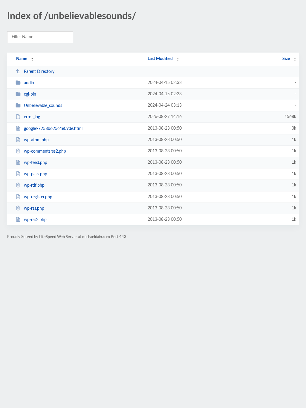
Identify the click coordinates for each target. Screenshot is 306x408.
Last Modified (160, 59)
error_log (32, 117)
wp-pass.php (35, 174)
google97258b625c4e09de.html (53, 129)
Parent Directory (39, 72)
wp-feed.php (35, 163)
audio (29, 83)
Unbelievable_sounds (43, 106)
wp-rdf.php (34, 185)
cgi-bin (30, 94)
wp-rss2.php (35, 220)
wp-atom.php (36, 140)
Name (21, 59)
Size (286, 59)
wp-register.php (38, 197)
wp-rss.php (34, 208)
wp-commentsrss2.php (45, 151)
